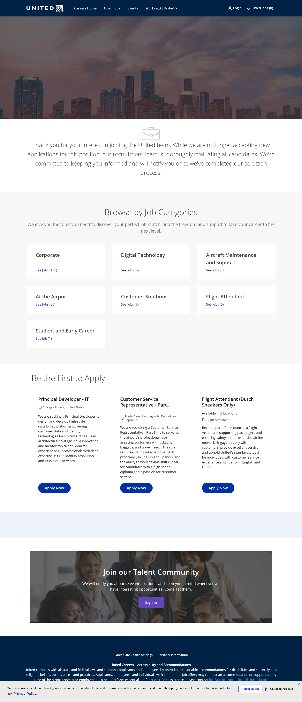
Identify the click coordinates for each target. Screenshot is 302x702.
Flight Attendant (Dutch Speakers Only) (228, 402)
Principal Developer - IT (63, 399)
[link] (151, 602)
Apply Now (54, 487)
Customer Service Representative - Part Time (143, 402)
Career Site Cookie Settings (133, 655)
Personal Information (173, 655)
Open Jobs (112, 8)
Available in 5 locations (219, 413)
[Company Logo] (45, 8)
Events (133, 8)
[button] (235, 8)
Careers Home (85, 8)
